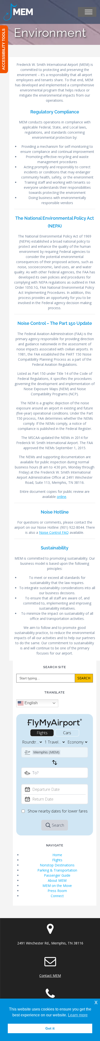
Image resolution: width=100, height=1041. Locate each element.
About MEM (57, 880)
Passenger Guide (57, 875)
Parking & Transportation (57, 870)
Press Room (57, 890)
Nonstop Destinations (57, 865)
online (61, 496)
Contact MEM (50, 975)
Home (57, 855)
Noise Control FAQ (54, 532)
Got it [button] (50, 1028)
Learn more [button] (78, 1015)
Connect (57, 895)
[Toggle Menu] (88, 12)
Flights (57, 860)
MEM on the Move (57, 885)
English (31, 703)
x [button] (96, 1002)
